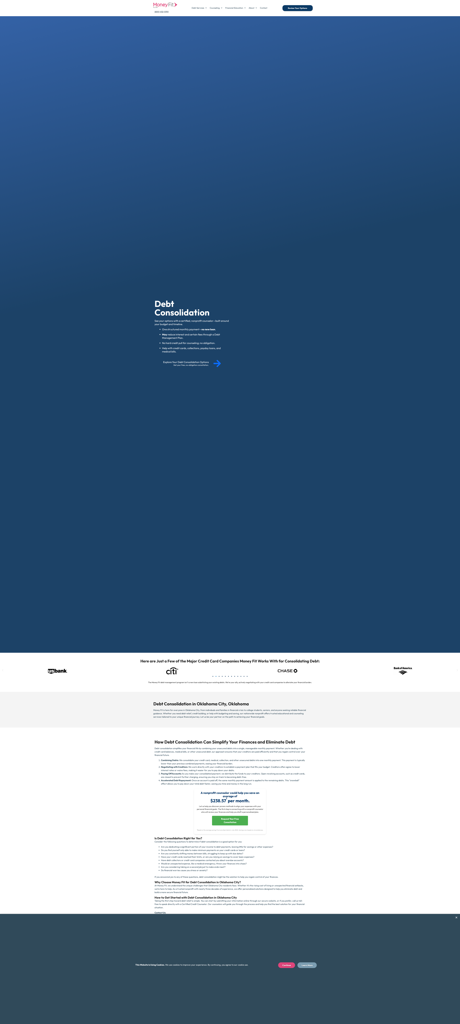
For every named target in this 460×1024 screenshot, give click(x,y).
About (251, 8)
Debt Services (198, 8)
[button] (2, 670)
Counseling (215, 8)
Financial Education (234, 8)
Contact (263, 8)
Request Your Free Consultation (230, 820)
